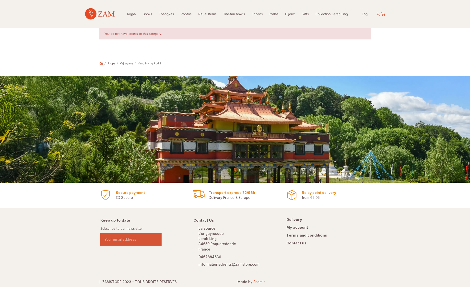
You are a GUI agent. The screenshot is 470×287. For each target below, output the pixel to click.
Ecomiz (259, 282)
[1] (156, 239)
